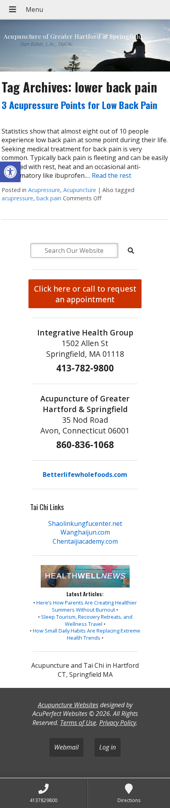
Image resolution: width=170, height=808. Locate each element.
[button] (10, 172)
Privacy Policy (117, 722)
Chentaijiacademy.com (85, 541)
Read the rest (111, 175)
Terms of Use (78, 722)
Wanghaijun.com (85, 532)
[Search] (130, 250)
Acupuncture (79, 190)
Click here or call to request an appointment (85, 294)
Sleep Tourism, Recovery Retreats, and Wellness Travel (86, 620)
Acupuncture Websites (68, 705)
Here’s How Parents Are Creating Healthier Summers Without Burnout (86, 606)
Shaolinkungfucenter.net (85, 523)
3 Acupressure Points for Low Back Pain (79, 105)
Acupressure (44, 190)
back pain (48, 198)
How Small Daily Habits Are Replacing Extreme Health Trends (86, 634)
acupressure (17, 198)
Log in (107, 747)
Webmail (66, 747)
